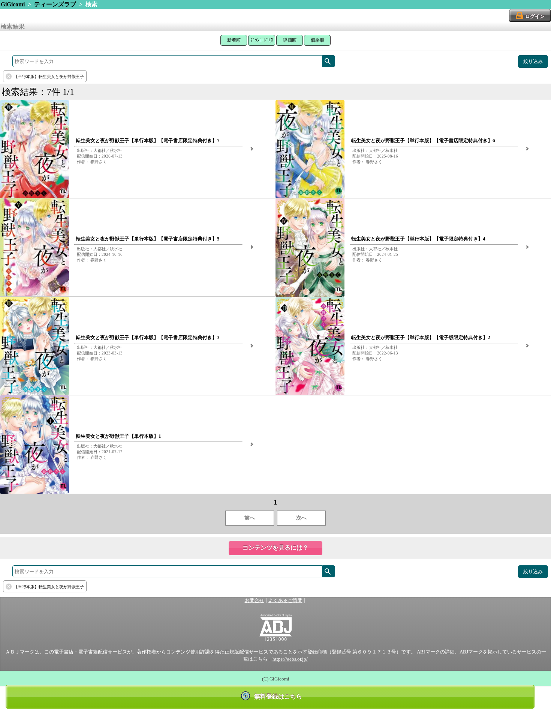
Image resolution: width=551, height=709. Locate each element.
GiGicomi (13, 4)
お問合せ (254, 600)
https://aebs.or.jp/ (290, 659)
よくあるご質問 (285, 600)
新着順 (234, 40)
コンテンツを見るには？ (275, 547)
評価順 (289, 40)
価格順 (317, 40)
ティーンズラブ (55, 4)
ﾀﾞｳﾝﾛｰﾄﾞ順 (261, 40)
